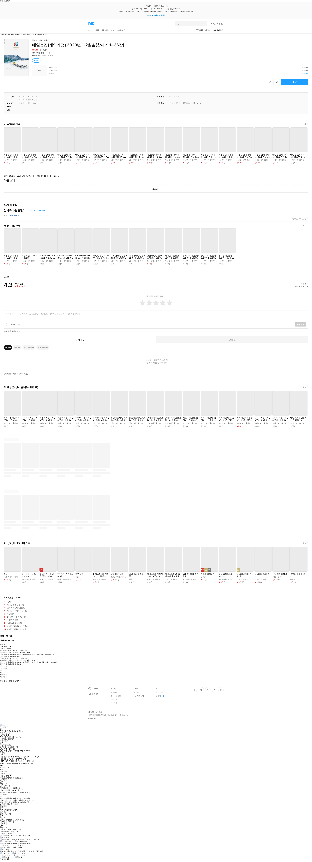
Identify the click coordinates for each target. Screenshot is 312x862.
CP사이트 (114, 699)
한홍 (130, 579)
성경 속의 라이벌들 (136, 575)
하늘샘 (77, 577)
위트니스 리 (105, 579)
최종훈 (263, 579)
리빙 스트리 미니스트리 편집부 (176, 579)
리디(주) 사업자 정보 (95, 712)
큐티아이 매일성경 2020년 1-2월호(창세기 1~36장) (191, 256)
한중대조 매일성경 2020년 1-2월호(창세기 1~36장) (209, 256)
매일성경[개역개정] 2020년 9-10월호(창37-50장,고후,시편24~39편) (82, 156)
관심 (37, 60)
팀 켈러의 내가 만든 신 (244, 575)
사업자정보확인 (123, 715)
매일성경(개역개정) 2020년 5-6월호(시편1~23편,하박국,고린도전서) (47, 156)
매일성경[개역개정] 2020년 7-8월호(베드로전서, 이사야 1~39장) (65, 156)
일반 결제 (14, 804)
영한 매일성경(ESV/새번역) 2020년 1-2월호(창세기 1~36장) (155, 256)
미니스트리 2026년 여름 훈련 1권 (172, 575)
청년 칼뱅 (79, 574)
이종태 (123, 577)
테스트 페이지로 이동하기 (156, 15)
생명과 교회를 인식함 (297, 575)
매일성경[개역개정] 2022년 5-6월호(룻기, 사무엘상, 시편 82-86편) (262, 156)
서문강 (32, 579)
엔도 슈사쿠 (8, 577)
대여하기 (3, 822)
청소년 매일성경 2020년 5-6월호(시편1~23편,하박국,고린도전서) (47, 419)
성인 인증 (3, 666)
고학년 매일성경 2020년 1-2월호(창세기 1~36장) (119, 256)
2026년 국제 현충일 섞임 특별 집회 (101, 575)
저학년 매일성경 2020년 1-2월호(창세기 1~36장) (172, 256)
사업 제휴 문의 (138, 696)
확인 (1, 766)
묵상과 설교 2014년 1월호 (29, 256)
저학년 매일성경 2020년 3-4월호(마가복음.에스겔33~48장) (101, 419)
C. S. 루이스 (115, 577)
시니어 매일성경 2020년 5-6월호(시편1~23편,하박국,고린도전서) (262, 419)
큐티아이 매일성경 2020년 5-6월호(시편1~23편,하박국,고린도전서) (155, 419)
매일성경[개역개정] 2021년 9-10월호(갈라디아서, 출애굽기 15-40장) (190, 156)
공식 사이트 (14, 215)
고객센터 (95, 688)
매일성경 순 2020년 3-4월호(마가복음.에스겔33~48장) (298, 419)
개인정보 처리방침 (100, 715)
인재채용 (159, 696)
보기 (1, 812)
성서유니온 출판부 (39, 53)
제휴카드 (114, 692)
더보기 (305, 124)
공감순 (17, 347)
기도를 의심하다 (208, 574)
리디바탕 (114, 703)
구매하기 (10, 822)
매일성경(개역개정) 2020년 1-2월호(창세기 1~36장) (11, 156)
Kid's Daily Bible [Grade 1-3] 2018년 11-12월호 (65, 256)
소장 (294, 82)
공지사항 (95, 694)
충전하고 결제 (5, 804)
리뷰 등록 (300, 324)
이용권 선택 (4, 776)
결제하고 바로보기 (7, 792)
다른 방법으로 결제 (7, 739)
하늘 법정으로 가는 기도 (226, 575)
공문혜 (16, 577)
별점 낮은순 (43, 347)
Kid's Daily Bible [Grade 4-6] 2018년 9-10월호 (83, 256)
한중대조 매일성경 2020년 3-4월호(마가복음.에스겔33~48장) (12, 419)
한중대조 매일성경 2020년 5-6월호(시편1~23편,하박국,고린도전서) (119, 419)
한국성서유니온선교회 (40, 55)
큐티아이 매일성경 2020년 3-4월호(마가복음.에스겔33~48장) (30, 419)
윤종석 (50, 579)
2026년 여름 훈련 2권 (190, 575)
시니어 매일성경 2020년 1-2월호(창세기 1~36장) (137, 256)
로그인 (217, 24)
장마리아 (233, 579)
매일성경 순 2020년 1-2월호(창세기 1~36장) (101, 256)
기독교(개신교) (43, 40)
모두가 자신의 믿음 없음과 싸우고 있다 (46, 575)
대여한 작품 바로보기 (22, 751)
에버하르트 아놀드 (64, 579)
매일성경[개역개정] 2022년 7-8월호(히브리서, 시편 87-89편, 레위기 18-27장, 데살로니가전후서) (280, 156)
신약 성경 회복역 (279, 574)
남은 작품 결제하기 (7, 751)
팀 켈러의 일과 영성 (261, 575)
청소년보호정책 (112, 715)
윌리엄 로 (25, 579)
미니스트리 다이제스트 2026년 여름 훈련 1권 (155, 575)
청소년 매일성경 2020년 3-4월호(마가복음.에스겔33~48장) (191, 419)
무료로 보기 (4, 778)
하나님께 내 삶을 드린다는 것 (29, 575)
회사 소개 (159, 692)
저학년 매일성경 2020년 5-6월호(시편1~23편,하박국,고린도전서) (83, 419)
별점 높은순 (29, 347)
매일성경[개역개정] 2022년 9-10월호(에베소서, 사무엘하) (298, 156)
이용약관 (91, 715)
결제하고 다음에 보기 (22, 792)
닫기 (5, 812)
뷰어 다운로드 (116, 696)
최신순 (8, 347)
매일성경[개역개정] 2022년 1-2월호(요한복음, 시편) (226, 156)
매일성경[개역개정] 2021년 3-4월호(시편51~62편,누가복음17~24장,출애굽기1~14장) (136, 156)
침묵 (6, 574)
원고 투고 (136, 692)
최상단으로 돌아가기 (13, 681)
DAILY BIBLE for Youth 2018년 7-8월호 (47, 256)
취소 (1, 670)
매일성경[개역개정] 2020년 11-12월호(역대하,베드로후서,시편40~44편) (100, 156)
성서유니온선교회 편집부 (246, 160)
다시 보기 (12, 834)
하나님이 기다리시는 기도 (65, 575)
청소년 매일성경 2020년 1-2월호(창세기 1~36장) (226, 256)
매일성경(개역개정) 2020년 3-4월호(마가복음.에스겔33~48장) (29, 156)
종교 (34, 40)
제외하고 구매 (5, 675)
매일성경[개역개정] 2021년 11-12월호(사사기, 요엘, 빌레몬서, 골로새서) (209, 156)
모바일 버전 (4, 859)
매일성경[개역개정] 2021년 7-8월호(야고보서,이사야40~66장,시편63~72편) (172, 156)
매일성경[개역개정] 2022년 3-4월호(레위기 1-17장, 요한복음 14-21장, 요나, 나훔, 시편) (244, 156)
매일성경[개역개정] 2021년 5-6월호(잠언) (154, 156)
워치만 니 (96, 579)
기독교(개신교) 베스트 (12, 598)
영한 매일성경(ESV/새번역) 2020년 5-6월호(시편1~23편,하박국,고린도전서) (226, 419)
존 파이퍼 (43, 579)
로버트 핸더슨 (224, 579)
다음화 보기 (4, 834)
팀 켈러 (239, 579)
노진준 (203, 577)
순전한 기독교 (117, 574)
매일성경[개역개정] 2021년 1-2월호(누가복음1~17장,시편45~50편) (118, 156)
